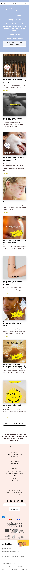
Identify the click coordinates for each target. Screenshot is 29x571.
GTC (14, 475)
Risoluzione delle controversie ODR (14, 473)
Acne (4, 201)
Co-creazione (14, 452)
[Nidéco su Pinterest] (14, 501)
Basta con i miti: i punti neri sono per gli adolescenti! (13, 159)
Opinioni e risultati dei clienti (14, 454)
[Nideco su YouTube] (22, 501)
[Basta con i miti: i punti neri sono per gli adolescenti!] (14, 143)
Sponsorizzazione (14, 459)
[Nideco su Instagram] (18, 501)
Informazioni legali (14, 482)
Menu (4, 3)
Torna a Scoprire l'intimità (15, 423)
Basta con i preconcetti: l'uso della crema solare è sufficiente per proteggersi (14, 366)
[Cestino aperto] (25, 3)
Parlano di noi (14, 463)
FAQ (14, 478)
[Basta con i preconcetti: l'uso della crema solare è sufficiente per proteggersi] (14, 351)
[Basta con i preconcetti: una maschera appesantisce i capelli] (14, 65)
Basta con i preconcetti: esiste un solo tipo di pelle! (13, 323)
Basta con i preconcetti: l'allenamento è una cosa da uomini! (14, 282)
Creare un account (14, 461)
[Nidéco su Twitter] (7, 501)
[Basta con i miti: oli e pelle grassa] (14, 391)
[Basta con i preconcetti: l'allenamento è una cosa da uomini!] (14, 267)
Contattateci (14, 456)
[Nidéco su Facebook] (11, 501)
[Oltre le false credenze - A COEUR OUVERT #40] (14, 104)
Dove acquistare (14, 480)
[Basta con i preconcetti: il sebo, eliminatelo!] (14, 227)
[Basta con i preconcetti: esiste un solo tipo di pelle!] (14, 308)
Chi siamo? (14, 450)
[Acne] (14, 188)
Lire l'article (6, 90)
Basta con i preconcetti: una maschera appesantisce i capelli (14, 81)
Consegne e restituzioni (14, 471)
